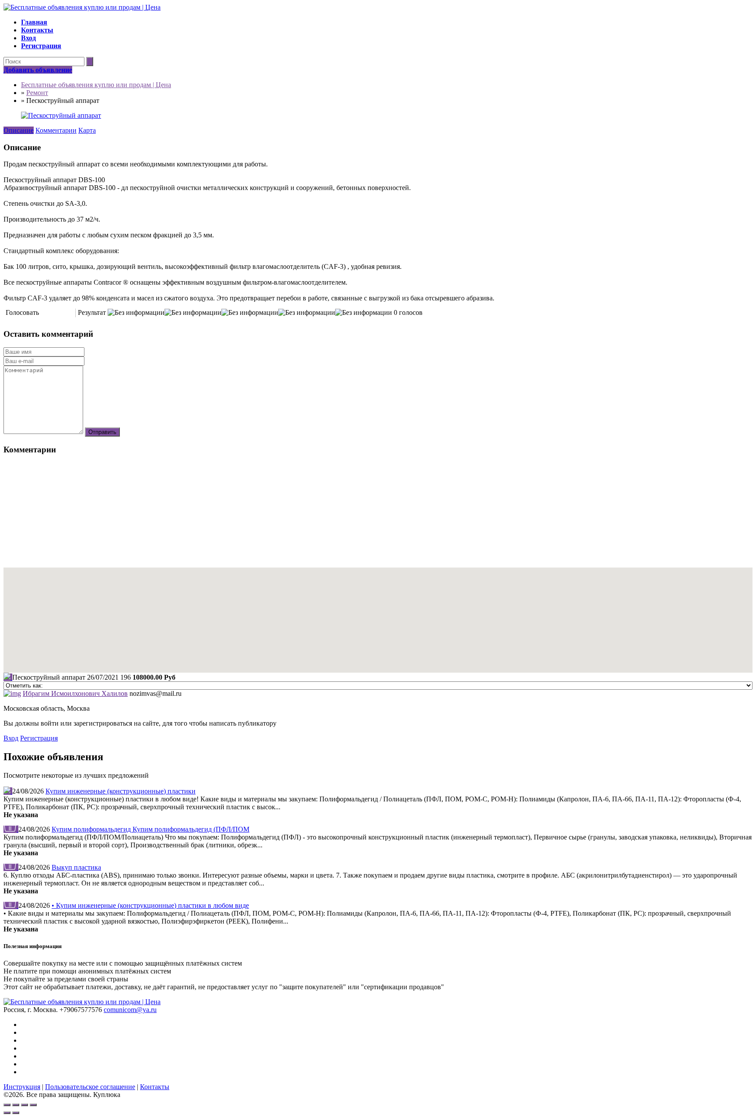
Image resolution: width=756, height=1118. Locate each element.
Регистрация (39, 738)
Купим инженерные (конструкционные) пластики (121, 791)
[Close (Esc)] (7, 1105)
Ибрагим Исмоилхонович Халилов (75, 693)
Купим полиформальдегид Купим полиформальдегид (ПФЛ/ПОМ (150, 829)
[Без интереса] (43, 313)
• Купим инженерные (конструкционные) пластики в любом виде (150, 905)
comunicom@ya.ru (130, 1009)
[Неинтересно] (46, 313)
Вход (11, 738)
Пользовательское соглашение (90, 1086)
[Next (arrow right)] (15, 1112)
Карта (87, 130)
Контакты (154, 1086)
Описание (19, 130)
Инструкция (22, 1086)
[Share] (15, 1105)
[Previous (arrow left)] (7, 1112)
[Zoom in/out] (33, 1105)
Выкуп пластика (76, 867)
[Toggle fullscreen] (24, 1105)
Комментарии (56, 130)
